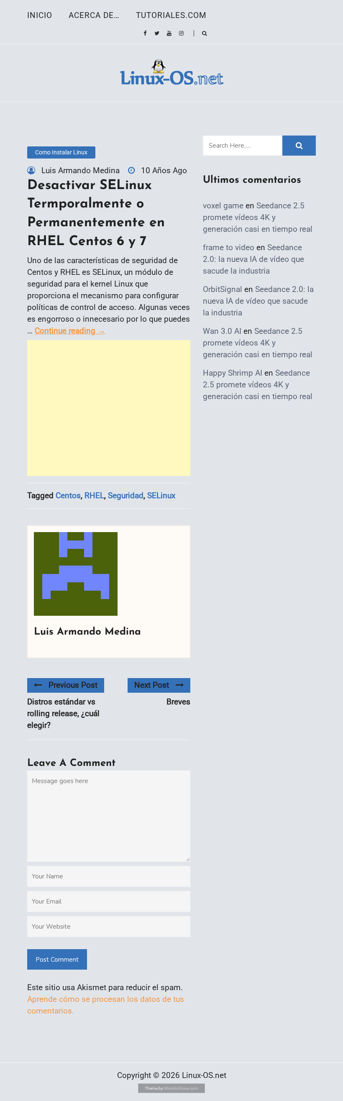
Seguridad (125, 495)
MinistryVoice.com (181, 1088)
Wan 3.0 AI (222, 331)
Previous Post (73, 685)
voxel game (223, 205)
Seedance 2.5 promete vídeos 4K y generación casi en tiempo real (257, 217)
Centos (68, 495)
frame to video (228, 247)
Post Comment (57, 959)
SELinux (161, 495)
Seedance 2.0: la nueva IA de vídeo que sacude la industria (253, 259)
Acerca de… (94, 15)
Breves (178, 702)
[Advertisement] (108, 408)
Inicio (39, 15)
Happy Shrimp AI (232, 373)
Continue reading (70, 330)
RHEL (94, 495)
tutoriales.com (171, 15)
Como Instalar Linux (61, 152)
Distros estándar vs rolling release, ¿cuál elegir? (63, 713)
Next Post (151, 685)
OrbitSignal (222, 289)
